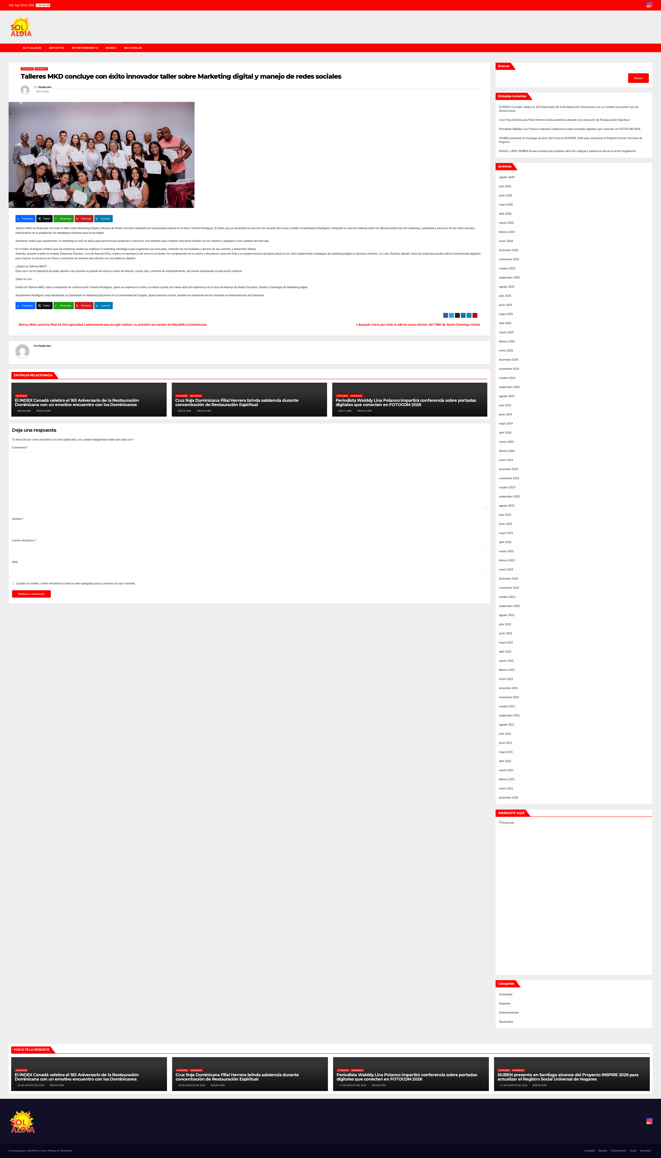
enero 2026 (506, 241)
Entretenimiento (85, 47)
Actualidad (32, 47)
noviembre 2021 (509, 697)
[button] (651, 47)
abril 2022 (505, 651)
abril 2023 (505, 542)
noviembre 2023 (509, 478)
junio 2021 (505, 742)
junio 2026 (505, 195)
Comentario (20, 447)
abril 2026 (505, 213)
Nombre (18, 518)
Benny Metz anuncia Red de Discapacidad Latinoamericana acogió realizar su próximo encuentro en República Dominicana (112, 324)
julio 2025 (505, 295)
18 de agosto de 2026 (31, 1085)
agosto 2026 (507, 177)
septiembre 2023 (509, 496)
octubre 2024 (507, 377)
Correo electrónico (24, 540)
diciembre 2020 (508, 797)
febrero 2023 (507, 560)
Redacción (45, 87)
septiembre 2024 (509, 387)
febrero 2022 (507, 669)
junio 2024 (505, 414)
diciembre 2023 (508, 469)
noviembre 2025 (509, 259)
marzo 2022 (506, 660)
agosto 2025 (507, 286)
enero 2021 (506, 788)
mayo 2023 (506, 533)
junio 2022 (505, 633)
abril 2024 (505, 432)
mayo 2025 (506, 314)
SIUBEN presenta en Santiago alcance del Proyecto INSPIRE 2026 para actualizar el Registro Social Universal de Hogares (567, 1077)
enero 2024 (506, 460)
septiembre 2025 (509, 277)
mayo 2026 (506, 204)
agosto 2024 (507, 396)
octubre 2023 (507, 487)
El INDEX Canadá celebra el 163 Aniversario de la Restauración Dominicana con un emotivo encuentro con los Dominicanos (77, 402)
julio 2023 (505, 514)
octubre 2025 (507, 268)
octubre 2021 (507, 706)
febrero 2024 (507, 450)
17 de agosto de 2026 (353, 1085)
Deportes (56, 47)
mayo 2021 (506, 752)
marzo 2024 (506, 441)
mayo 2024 (506, 423)
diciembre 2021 (508, 688)
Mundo (111, 47)
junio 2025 (505, 304)
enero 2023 (506, 569)
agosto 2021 (507, 724)
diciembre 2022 (508, 578)
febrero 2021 (507, 779)
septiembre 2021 (509, 715)
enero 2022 (506, 679)
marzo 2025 (506, 332)
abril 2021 (505, 761)
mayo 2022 (506, 642)
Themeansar (66, 1150)
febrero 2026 (507, 231)
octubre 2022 (507, 596)
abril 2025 (505, 323)
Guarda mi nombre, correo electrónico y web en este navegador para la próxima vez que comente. (75, 583)
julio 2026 (505, 186)
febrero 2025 (507, 341)
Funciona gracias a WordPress (24, 1150)
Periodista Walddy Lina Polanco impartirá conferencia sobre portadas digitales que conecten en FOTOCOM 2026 (406, 402)
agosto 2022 (507, 615)
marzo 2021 (506, 770)
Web (15, 561)
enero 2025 (506, 350)
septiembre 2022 (509, 606)
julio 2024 (505, 405)
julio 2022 (505, 624)
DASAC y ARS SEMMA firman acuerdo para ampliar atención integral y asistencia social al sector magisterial (567, 151)
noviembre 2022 (509, 587)
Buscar (504, 66)
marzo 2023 (506, 551)
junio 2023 (505, 523)
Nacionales (133, 47)
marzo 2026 (506, 222)
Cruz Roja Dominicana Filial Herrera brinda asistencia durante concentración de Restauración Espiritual (236, 402)
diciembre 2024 (508, 359)
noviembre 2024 (509, 368)
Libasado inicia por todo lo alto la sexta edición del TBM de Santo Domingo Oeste (418, 324)
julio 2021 (505, 733)
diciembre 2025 (508, 250)
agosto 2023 (507, 505)
